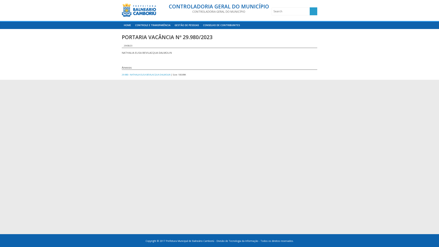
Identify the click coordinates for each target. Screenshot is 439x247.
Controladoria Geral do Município (219, 6)
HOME (127, 25)
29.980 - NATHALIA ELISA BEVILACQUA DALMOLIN (146, 74)
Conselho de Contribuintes (221, 25)
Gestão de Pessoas (187, 25)
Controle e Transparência (152, 25)
